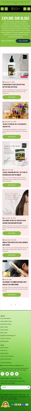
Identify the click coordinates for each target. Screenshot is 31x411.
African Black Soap (6, 321)
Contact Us (4, 350)
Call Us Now (23, 41)
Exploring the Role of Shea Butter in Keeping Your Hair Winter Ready (14, 222)
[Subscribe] (28, 387)
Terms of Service (6, 338)
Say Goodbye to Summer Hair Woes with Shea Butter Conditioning (15, 283)
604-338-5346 (6, 362)
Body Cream (4, 327)
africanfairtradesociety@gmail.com (13, 365)
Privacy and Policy (6, 359)
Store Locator (5, 347)
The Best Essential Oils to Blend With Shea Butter (14, 125)
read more (11, 97)
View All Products (8, 41)
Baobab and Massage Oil (8, 335)
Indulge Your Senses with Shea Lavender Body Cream (15, 243)
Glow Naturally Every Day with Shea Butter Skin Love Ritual (14, 86)
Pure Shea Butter (6, 318)
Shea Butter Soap (6, 324)
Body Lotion (4, 332)
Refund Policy (5, 353)
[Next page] (20, 304)
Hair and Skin (4, 330)
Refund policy (5, 341)
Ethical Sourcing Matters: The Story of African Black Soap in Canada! (15, 173)
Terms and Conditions (7, 356)
